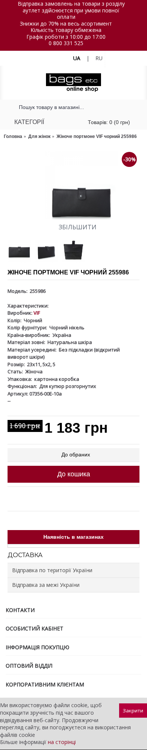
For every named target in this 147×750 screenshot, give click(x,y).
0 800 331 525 (66, 43)
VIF (37, 312)
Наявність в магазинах (73, 537)
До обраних (75, 455)
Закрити (133, 710)
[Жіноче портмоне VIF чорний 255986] (73, 185)
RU (99, 58)
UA (76, 58)
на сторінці (62, 741)
